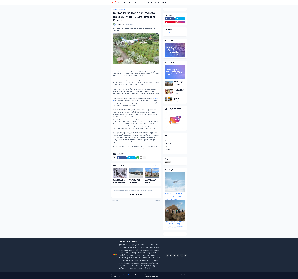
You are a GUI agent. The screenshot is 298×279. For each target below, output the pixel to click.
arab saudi (167, 149)
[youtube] (174, 255)
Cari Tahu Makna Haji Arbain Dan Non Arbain (179, 91)
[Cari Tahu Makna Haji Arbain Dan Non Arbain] (169, 91)
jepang (167, 152)
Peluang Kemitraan (139, 2)
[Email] (141, 157)
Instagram (167, 34)
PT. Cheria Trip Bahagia (151, 276)
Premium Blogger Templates (126, 274)
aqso (166, 146)
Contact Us (182, 274)
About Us (150, 2)
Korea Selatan (168, 143)
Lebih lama (157, 200)
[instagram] (178, 255)
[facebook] (167, 255)
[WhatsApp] (137, 157)
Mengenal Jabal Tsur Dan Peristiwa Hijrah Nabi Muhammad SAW (179, 83)
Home (120, 2)
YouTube (167, 32)
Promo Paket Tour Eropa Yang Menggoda (179, 98)
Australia (167, 138)
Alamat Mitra (128, 2)
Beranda (115, 9)
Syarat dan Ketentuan (161, 2)
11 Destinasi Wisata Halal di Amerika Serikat (151, 180)
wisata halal (122, 9)
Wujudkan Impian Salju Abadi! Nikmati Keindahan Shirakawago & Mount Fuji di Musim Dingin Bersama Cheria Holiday (136, 180)
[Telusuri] (185, 2)
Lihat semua (155, 165)
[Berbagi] (158, 24)
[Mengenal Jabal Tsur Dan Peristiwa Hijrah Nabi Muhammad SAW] (169, 83)
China (166, 141)
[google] (181, 255)
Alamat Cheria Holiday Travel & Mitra (167, 274)
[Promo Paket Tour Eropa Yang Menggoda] (169, 99)
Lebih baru (115, 200)
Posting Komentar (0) (136, 194)
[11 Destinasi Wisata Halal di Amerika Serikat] (152, 173)
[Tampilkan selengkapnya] (144, 157)
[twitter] (171, 255)
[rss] (185, 255)
